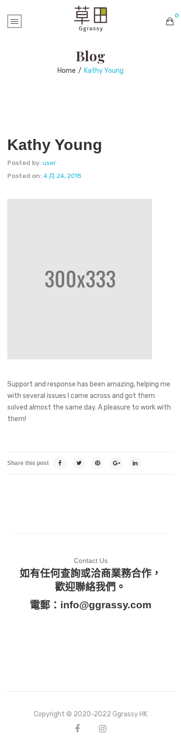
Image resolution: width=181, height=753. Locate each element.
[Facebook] (60, 463)
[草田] (91, 18)
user (49, 162)
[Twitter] (78, 463)
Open (14, 21)
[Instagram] (102, 729)
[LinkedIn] (135, 463)
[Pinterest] (97, 463)
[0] (170, 21)
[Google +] (116, 463)
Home (66, 71)
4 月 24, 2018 (62, 175)
